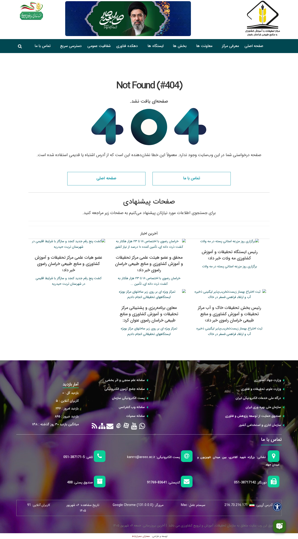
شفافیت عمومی (99, 46)
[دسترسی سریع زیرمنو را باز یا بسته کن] (55, 46)
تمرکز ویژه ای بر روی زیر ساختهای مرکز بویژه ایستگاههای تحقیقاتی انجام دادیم (149, 331)
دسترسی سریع (71, 46)
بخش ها (179, 46)
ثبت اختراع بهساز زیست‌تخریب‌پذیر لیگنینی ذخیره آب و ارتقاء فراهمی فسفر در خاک (229, 331)
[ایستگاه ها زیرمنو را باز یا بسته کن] (143, 46)
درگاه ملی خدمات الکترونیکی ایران (258, 398)
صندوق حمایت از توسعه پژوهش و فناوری (253, 415)
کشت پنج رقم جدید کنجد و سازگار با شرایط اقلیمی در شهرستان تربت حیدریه (69, 281)
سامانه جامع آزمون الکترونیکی (125, 389)
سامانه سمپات (135, 415)
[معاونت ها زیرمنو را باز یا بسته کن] (191, 46)
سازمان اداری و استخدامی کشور (260, 425)
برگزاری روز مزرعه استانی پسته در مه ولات (229, 266)
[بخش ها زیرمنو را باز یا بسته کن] (168, 46)
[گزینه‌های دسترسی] (277, 507)
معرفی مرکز (230, 46)
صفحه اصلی (253, 46)
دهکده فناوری (127, 46)
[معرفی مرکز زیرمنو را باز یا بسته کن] (217, 46)
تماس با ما (43, 46)
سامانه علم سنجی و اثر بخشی (125, 380)
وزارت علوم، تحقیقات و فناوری (261, 389)
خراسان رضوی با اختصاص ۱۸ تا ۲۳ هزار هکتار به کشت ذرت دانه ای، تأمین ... (149, 281)
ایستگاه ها (155, 46)
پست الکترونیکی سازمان (128, 398)
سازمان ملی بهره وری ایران (263, 407)
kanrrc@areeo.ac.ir (141, 457)
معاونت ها (204, 46)
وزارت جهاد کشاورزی (267, 380)
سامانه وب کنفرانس (132, 407)
